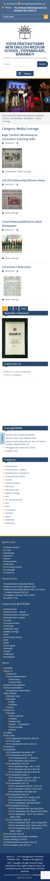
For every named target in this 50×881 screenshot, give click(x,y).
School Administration (16, 680)
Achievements (10, 175)
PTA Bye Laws (13, 745)
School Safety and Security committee (21, 840)
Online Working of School (16, 843)
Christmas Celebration (16, 271)
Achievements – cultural (15, 474)
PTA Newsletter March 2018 (19, 759)
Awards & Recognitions (15, 689)
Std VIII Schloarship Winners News (23, 184)
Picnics (13, 734)
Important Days (12, 494)
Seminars (9, 517)
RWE (7, 510)
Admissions (15, 683)
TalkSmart (9, 524)
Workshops (10, 527)
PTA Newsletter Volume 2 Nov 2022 (25, 793)
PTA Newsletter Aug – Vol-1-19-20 (25, 770)
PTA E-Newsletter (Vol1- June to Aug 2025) (28, 826)
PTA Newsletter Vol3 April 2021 (23, 795)
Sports (8, 520)
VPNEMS (8, 672)
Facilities (8, 737)
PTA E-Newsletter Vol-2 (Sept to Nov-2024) (28, 815)
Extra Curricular (16, 720)
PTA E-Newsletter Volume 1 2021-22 (26, 790)
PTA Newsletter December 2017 (21, 756)
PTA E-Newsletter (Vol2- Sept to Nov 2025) (28, 829)
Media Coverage (24, 175)
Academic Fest (11, 455)
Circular (8, 484)
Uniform (13, 708)
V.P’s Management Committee (30, 861)
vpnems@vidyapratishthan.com (33, 4)
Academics (17, 379)
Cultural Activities (12, 487)
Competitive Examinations (18, 694)
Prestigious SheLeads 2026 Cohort (20, 451)
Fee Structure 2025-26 (14, 838)
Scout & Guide (16, 731)
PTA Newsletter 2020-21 (18, 779)
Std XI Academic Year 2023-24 (18, 849)
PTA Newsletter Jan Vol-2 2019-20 (24, 773)
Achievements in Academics (17, 477)
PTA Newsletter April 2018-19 (23, 765)
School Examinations (14, 692)
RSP (7, 507)
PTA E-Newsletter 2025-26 (18, 824)
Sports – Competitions (19, 728)
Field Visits (9, 490)
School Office (16, 686)
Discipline (11, 703)
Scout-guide (10, 514)
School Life (9, 714)
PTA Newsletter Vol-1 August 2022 (25, 801)
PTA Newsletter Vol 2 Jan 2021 (23, 784)
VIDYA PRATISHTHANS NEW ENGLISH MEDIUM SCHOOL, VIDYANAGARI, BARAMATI (25, 49)
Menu (27, 73)
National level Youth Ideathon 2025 (20, 442)
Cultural (13, 722)
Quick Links (8, 17)
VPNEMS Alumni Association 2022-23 (21, 846)
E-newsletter (10, 753)
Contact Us (9, 576)
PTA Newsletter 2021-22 (18, 787)
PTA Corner (10, 739)
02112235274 (12, 4)
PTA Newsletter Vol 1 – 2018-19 (24, 762)
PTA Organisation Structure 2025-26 (23, 742)
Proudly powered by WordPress (17, 879)
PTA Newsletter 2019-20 (18, 767)
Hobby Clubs (15, 725)
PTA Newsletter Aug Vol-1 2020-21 (25, 781)
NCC (7, 500)
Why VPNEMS (11, 697)
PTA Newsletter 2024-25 (18, 810)
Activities (11, 717)
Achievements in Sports (15, 480)
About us (9, 675)
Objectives (12, 678)
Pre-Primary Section (14, 504)
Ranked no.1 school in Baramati (17, 376)
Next (23, 312)
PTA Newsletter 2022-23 (18, 798)
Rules (12, 706)
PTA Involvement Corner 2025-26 (21, 748)
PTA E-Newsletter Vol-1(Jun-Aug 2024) (26, 812)
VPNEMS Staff (13, 700)
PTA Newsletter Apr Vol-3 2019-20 (25, 776)
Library (10, 711)
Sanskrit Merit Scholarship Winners (20, 439)
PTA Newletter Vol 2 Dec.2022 (23, 804)
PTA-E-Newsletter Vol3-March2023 (25, 807)
